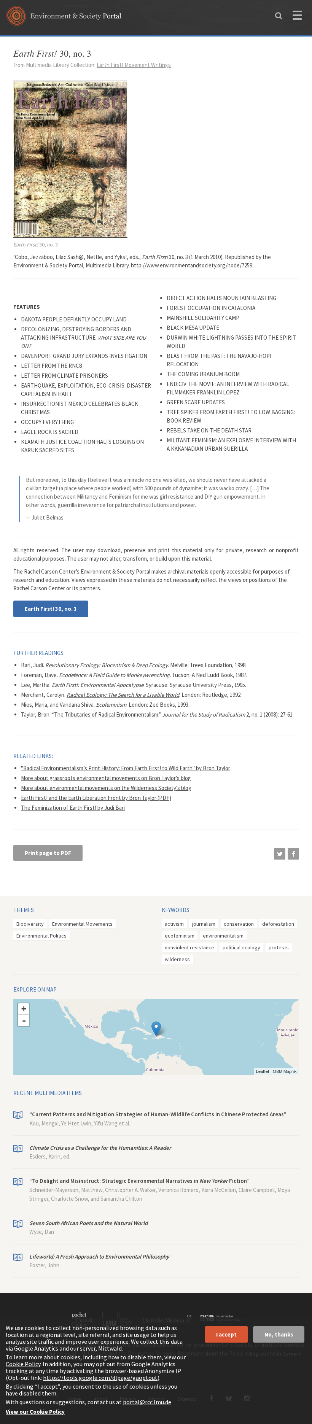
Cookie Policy (23, 1364)
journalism (203, 923)
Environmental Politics (41, 935)
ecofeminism (179, 935)
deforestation (278, 923)
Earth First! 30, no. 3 (51, 608)
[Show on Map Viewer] (156, 1029)
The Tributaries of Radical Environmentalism (106, 714)
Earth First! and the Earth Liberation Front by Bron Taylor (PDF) (96, 797)
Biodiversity (30, 923)
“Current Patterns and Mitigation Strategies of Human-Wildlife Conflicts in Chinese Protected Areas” (158, 1114)
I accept (226, 1334)
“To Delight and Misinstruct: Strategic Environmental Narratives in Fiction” (139, 1180)
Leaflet (262, 1071)
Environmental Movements (82, 923)
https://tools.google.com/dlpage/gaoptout (100, 1377)
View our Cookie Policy (35, 1411)
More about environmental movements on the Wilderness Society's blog (106, 787)
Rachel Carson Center (50, 571)
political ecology (241, 947)
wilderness (177, 959)
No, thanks (278, 1334)
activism (174, 923)
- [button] (24, 1020)
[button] (279, 854)
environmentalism (223, 935)
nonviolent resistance (189, 947)
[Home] (64, 18)
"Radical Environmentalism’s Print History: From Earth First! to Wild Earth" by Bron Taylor (125, 768)
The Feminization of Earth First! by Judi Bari (73, 807)
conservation (239, 923)
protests (279, 947)
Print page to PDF (48, 853)
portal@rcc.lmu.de (147, 1402)
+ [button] (23, 1009)
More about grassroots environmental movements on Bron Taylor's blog (106, 778)
